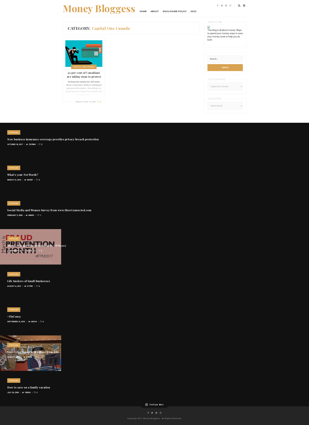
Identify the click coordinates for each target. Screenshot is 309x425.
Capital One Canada (83, 67)
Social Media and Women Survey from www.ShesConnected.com (49, 210)
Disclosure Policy (175, 11)
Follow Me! (157, 404)
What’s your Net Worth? (22, 174)
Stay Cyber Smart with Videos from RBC (33, 352)
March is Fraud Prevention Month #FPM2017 (36, 245)
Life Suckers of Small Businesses (28, 281)
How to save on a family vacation (28, 387)
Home (143, 11)
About (154, 11)
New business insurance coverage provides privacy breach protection (53, 139)
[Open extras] (244, 5)
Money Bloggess (99, 8)
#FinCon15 (14, 316)
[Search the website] (239, 5)
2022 (193, 11)
